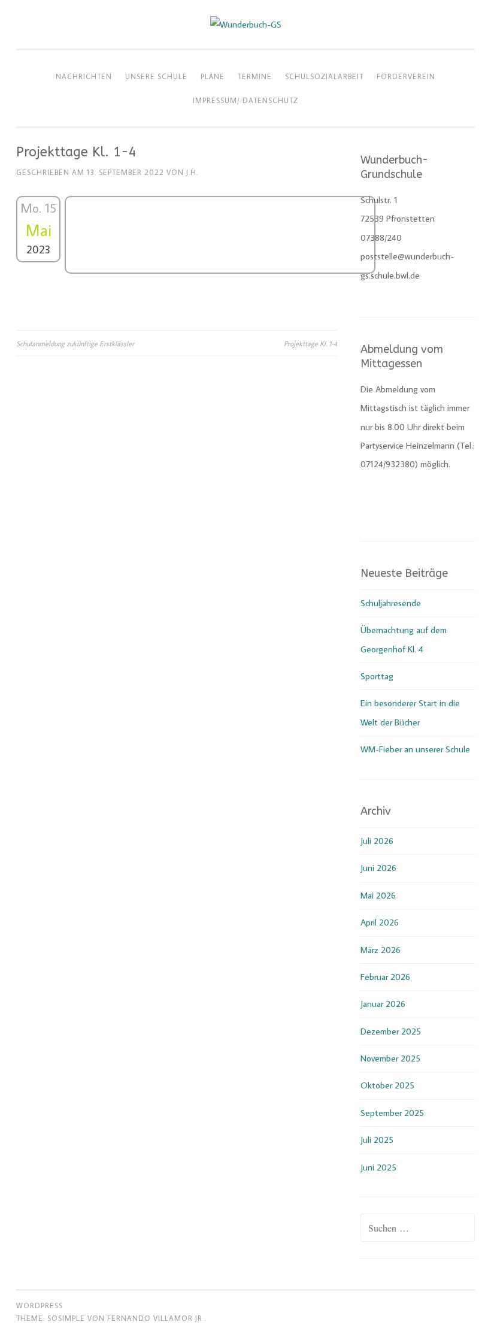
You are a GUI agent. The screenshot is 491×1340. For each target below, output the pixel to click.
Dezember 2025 (390, 1031)
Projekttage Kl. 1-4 (310, 343)
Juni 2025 (378, 1167)
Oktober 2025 (387, 1085)
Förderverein (406, 76)
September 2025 (392, 1112)
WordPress (39, 1305)
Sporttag (376, 676)
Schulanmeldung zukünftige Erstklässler (75, 343)
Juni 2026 (378, 867)
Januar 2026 (382, 1003)
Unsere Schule (156, 76)
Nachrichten (84, 76)
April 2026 (379, 922)
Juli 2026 (376, 840)
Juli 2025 (376, 1139)
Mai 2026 (378, 895)
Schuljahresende (390, 603)
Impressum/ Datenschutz (245, 100)
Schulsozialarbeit (324, 76)
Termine (255, 76)
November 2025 (390, 1058)
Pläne (213, 76)
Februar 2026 (385, 976)
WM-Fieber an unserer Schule (415, 749)
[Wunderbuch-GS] (245, 24)
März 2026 (380, 949)
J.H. (192, 172)
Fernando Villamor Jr (156, 1318)
